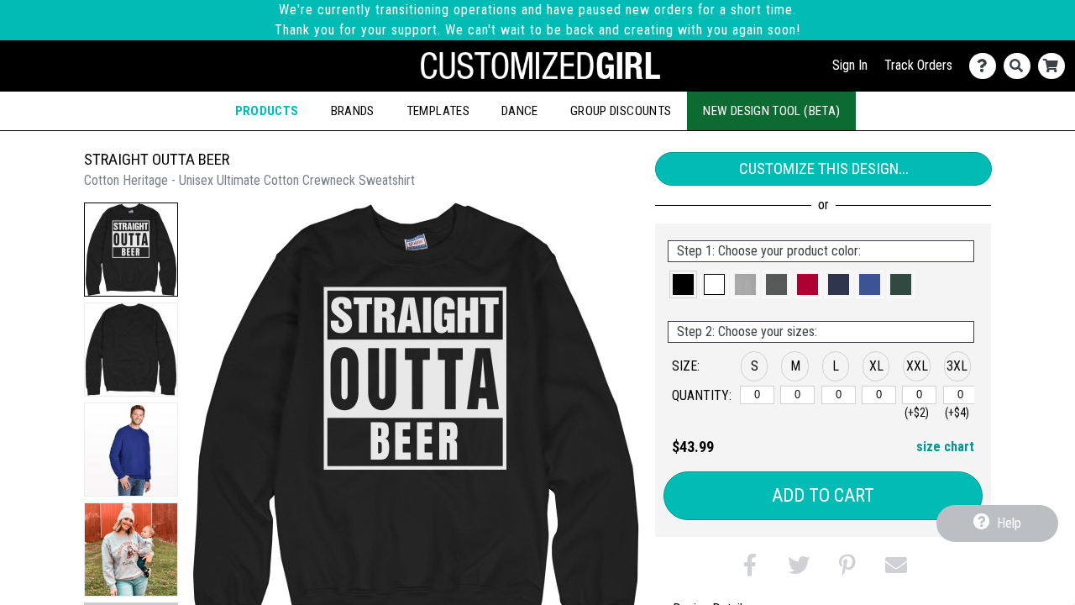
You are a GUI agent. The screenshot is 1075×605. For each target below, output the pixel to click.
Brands (353, 110)
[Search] (1021, 66)
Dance (519, 110)
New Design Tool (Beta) (771, 110)
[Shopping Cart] (1055, 66)
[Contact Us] (986, 66)
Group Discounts (620, 110)
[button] (131, 249)
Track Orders (918, 65)
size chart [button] (945, 447)
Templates (437, 110)
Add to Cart (823, 495)
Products (267, 110)
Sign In (850, 65)
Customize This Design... (824, 168)
